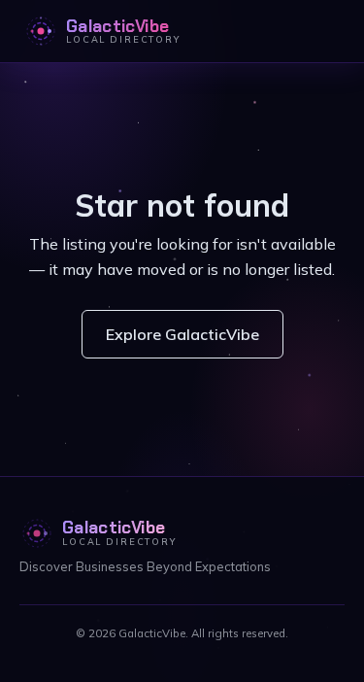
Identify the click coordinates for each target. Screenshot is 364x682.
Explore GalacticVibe (182, 334)
